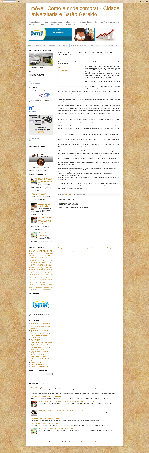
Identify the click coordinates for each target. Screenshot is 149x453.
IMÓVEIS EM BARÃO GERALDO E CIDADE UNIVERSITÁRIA (40, 348)
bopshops (84, 441)
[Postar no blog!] (79, 194)
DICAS (32, 251)
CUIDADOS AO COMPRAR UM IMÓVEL (43, 279)
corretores (83, 61)
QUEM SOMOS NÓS (39, 45)
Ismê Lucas (31, 106)
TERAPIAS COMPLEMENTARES (40, 366)
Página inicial (89, 248)
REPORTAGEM (39, 287)
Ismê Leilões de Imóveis (34, 138)
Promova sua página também (35, 83)
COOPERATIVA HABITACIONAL (44, 276)
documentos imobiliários (46, 262)
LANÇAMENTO (32, 284)
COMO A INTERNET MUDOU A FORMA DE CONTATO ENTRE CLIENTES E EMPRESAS (62, 410)
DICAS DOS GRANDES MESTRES (40, 333)
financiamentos (33, 262)
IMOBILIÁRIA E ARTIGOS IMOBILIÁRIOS (38, 340)
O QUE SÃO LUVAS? (36, 387)
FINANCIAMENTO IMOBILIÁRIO (38, 267)
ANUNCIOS (40, 265)
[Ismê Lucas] (30, 109)
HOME (29, 45)
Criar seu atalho (32, 111)
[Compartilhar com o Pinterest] (84, 194)
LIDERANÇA (42, 284)
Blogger (97, 441)
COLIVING (31, 274)
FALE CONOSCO (94, 45)
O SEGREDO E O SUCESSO (39, 357)
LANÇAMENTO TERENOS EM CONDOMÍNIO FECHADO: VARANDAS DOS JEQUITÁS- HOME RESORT (45, 220)
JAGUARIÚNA (49, 282)
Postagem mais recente (64, 248)
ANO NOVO (38, 270)
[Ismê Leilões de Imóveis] (30, 140)
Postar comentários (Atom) (69, 251)
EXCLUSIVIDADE (48, 265)
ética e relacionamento (45, 289)
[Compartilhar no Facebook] (82, 194)
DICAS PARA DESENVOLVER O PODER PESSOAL (39, 336)
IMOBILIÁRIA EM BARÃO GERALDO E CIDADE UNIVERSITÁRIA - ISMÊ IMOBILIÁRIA (41, 344)
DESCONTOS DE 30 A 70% (37, 281)
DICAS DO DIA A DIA (45, 260)
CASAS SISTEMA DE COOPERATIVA (37, 272)
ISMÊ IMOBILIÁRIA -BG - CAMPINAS (58, 45)
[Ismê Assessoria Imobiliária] (30, 81)
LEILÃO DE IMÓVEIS (40, 269)
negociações (32, 264)
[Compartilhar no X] (81, 194)
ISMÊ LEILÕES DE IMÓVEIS (78, 45)
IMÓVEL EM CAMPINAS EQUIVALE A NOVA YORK (44, 423)
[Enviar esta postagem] (74, 194)
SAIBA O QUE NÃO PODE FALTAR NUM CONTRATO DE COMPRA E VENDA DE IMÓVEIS (45, 180)
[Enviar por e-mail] (77, 194)
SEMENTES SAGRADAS (37, 362)
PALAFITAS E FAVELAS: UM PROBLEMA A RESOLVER (46, 397)
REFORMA (31, 287)
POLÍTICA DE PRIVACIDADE (109, 45)
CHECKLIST (50, 272)
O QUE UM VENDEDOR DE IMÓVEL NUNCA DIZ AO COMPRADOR (44, 205)
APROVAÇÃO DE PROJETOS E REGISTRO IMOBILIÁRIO (47, 392)
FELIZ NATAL (42, 282)
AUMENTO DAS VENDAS (47, 270)
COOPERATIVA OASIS (34, 277)
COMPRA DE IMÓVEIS (39, 274)
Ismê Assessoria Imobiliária (35, 79)
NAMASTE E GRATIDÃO (37, 355)
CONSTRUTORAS (42, 264)
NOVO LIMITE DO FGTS (46, 286)
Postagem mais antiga (113, 248)
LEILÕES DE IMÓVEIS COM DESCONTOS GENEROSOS (38, 194)
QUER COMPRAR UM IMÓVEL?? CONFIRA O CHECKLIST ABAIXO (44, 234)
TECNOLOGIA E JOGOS (37, 364)
